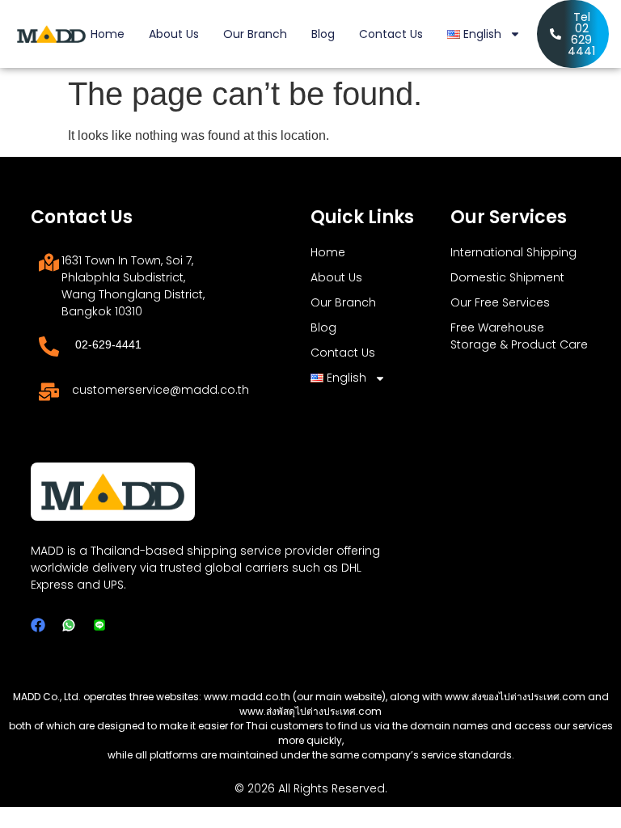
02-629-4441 (108, 344)
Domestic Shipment (507, 277)
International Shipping (513, 252)
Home (108, 34)
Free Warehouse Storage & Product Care (519, 336)
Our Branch (255, 34)
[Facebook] (38, 625)
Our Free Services (500, 302)
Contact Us (391, 34)
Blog (323, 34)
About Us (174, 34)
